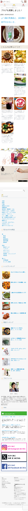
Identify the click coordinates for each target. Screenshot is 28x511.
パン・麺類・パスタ (7, 216)
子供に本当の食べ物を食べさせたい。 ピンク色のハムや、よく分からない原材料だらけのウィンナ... (20, 93)
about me (4, 479)
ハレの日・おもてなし (8, 222)
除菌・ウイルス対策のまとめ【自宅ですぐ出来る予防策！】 (20, 495)
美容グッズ (6, 247)
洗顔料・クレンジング (9, 254)
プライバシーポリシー (19, 479)
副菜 (3, 202)
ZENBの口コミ (17, 489)
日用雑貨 (5, 260)
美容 (3, 245)
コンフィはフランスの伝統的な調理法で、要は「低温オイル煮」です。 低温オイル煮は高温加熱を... (7, 71)
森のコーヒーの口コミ (19, 490)
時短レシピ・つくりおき (9, 212)
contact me (4, 487)
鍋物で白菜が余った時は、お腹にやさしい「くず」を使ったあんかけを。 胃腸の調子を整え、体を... (20, 70)
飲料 (4, 237)
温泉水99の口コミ (18, 487)
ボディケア (6, 250)
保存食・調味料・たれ (8, 209)
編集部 (3, 484)
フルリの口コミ (18, 492)
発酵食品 (4, 207)
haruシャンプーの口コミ (20, 497)
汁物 (3, 204)
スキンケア (6, 252)
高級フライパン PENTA (16, 328)
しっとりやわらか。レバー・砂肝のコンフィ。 (7, 66)
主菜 (3, 201)
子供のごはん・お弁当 (8, 211)
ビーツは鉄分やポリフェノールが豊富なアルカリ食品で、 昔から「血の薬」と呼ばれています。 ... (19, 118)
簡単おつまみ (5, 206)
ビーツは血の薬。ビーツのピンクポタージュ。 (19, 113)
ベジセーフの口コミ (19, 499)
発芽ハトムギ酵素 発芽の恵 (17, 369)
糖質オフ (4, 220)
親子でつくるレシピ (7, 225)
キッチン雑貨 (7, 262)
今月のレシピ (5, 224)
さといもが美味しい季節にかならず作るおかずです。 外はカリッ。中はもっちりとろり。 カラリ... (7, 140)
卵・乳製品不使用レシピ (9, 217)
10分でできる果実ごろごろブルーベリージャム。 (7, 113)
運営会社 (16, 478)
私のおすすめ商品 (6, 483)
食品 (4, 236)
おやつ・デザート (7, 214)
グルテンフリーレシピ (8, 219)
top (2, 477)
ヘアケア (5, 249)
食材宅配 (5, 241)
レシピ (5, 196)
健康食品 (5, 239)
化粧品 (5, 255)
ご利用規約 (16, 481)
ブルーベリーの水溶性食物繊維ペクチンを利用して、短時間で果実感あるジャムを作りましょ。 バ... (7, 118)
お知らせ (4, 486)
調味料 (5, 242)
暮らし (4, 258)
